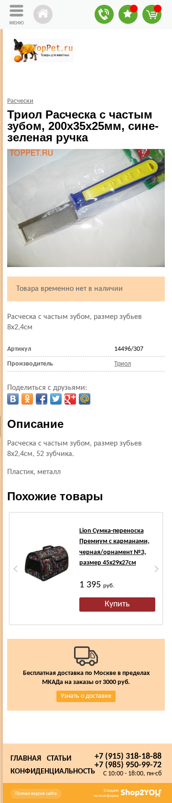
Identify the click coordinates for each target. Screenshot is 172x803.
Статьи (59, 759)
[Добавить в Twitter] (56, 399)
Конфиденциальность (53, 771)
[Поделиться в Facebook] (41, 399)
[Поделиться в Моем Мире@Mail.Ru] (84, 399)
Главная (26, 759)
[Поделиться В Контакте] (13, 399)
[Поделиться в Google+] (70, 399)
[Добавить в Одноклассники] (27, 399)
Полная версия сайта (36, 793)
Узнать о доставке (86, 696)
